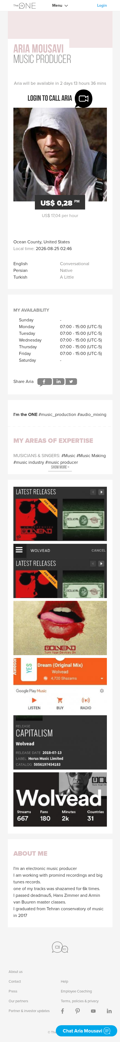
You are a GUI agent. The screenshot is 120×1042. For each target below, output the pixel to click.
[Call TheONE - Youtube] (93, 1011)
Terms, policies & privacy (80, 1001)
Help (64, 981)
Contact (15, 981)
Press (13, 991)
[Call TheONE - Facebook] (62, 1011)
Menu (57, 5)
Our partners (18, 1001)
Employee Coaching (76, 991)
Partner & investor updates (29, 1010)
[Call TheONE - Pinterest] (77, 1011)
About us (16, 971)
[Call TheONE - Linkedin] (109, 1011)
